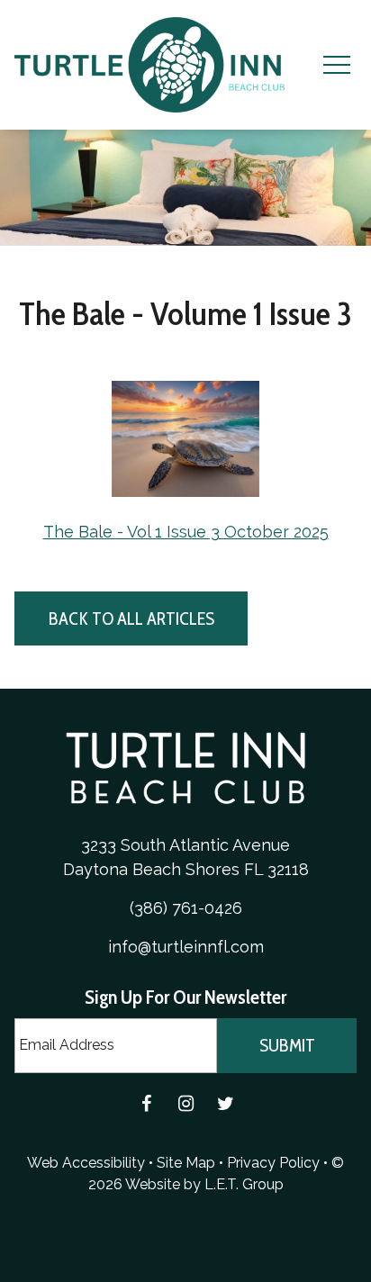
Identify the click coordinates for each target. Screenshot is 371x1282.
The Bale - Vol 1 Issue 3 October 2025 (186, 531)
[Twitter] (225, 1104)
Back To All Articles (131, 618)
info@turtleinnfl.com (186, 946)
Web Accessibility (86, 1162)
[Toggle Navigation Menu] (336, 65)
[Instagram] (185, 1104)
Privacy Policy (273, 1162)
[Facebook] (146, 1104)
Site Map (186, 1162)
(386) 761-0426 (186, 907)
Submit (287, 1045)
